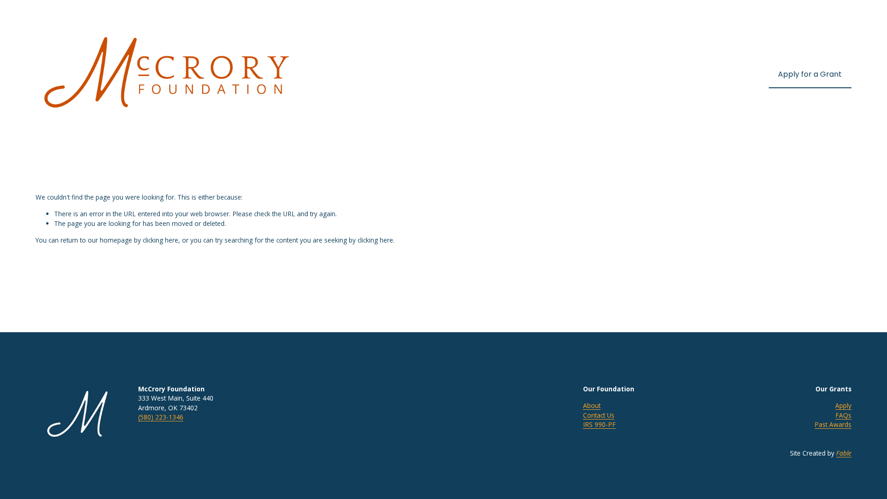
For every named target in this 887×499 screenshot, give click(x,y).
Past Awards (832, 424)
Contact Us (598, 415)
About (592, 405)
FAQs (843, 415)
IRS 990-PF (599, 424)
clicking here (160, 240)
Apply (843, 405)
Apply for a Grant (810, 74)
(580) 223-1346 (160, 417)
